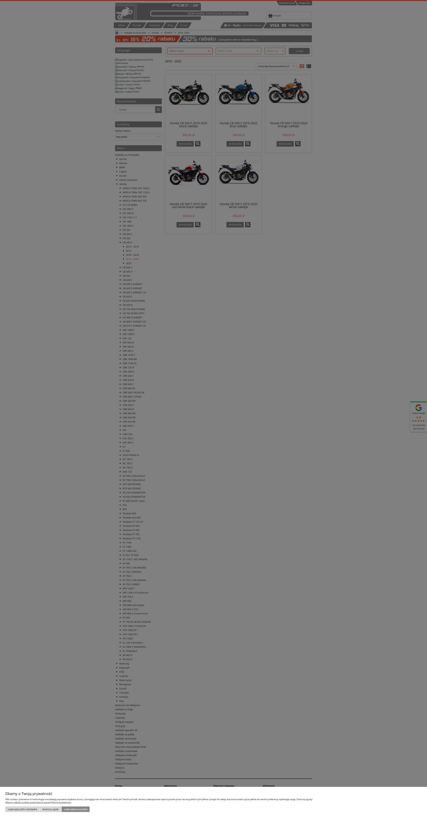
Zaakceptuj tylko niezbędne (22, 809)
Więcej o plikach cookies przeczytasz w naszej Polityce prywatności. (38, 802)
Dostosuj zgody (50, 809)
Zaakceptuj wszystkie (75, 809)
